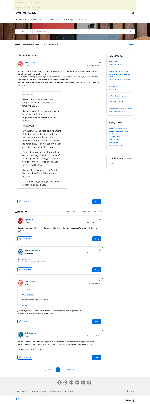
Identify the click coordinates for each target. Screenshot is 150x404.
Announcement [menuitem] (21, 20)
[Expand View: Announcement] (27, 19)
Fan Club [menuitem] (81, 20)
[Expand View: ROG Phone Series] (59, 19)
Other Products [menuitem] (68, 20)
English (17, 45)
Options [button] (130, 45)
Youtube (71, 380)
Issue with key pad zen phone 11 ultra (120, 108)
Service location (114, 137)
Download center (115, 142)
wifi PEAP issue (114, 62)
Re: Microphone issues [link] (51, 45)
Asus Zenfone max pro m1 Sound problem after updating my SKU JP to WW (120, 74)
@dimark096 (25, 259)
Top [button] (19, 399)
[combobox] (83, 31)
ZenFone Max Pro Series (116, 80)
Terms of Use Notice (22, 391)
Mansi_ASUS (25, 290)
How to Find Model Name (118, 128)
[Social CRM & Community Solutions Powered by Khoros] (129, 400)
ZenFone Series (27, 45)
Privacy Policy (36, 391)
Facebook (59, 380)
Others (112, 89)
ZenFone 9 (38, 45)
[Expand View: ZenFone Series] (42, 19)
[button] (20, 201)
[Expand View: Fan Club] (85, 19)
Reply (97, 202)
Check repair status (116, 140)
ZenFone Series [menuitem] (36, 20)
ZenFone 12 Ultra (114, 64)
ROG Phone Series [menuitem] (52, 20)
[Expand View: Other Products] (74, 19)
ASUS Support (114, 164)
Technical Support (115, 145)
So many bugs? (113, 86)
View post (24, 305)
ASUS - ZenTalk (26, 13)
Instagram (65, 380)
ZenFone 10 (113, 102)
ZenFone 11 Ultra (114, 111)
